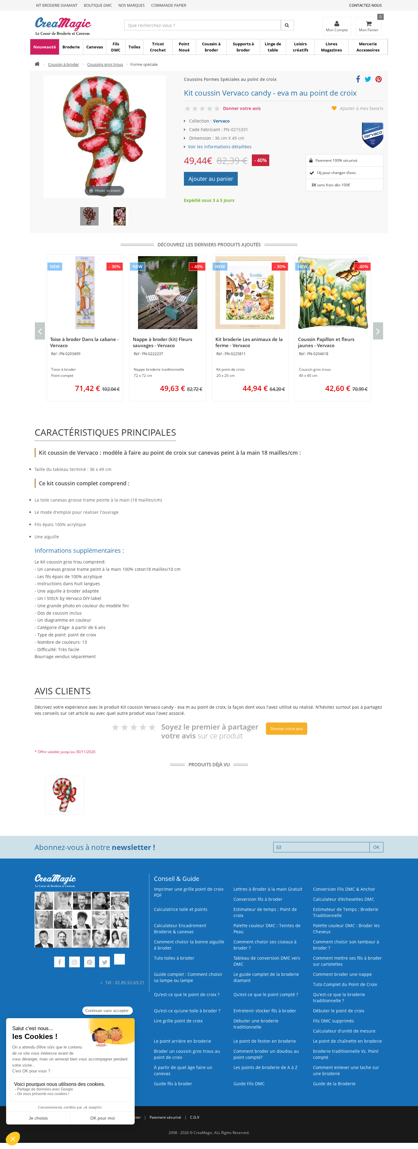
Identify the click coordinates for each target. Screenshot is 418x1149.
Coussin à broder (211, 47)
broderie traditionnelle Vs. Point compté (346, 1054)
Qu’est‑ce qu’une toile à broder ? (187, 1011)
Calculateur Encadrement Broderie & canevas (180, 929)
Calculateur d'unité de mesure (344, 1031)
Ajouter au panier (210, 178)
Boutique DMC (98, 5)
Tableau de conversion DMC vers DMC (266, 961)
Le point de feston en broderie (264, 1041)
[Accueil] (37, 64)
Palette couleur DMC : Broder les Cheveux (346, 929)
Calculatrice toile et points (180, 909)
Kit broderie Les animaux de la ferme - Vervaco (249, 342)
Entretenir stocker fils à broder (264, 1011)
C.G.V (194, 1117)
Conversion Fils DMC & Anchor (344, 889)
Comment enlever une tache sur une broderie (346, 1070)
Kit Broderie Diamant (56, 5)
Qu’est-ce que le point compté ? (265, 994)
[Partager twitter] (367, 80)
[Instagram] (74, 963)
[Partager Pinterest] (378, 80)
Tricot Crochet (158, 47)
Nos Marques (131, 5)
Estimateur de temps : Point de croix (265, 912)
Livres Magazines (331, 47)
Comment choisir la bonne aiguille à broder (189, 945)
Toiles (134, 47)
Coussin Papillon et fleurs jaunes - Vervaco (326, 342)
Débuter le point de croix (338, 1011)
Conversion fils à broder (257, 899)
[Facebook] (59, 963)
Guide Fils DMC (249, 1083)
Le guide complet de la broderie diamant (266, 977)
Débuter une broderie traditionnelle (255, 1024)
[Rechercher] (287, 25)
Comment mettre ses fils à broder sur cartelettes (347, 961)
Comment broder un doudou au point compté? (266, 1054)
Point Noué (184, 47)
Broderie (71, 47)
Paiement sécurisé (165, 1117)
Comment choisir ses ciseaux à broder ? (265, 945)
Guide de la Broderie (334, 1083)
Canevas (94, 47)
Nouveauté (44, 47)
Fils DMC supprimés (333, 1021)
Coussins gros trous (105, 64)
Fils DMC (115, 47)
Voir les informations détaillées (220, 147)
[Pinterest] (89, 963)
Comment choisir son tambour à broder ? (346, 945)
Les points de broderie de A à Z (265, 1067)
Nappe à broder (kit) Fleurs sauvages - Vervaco (162, 342)
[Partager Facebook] (358, 80)
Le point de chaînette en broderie (347, 1041)
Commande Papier (168, 5)
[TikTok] (119, 963)
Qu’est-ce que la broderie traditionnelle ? (339, 997)
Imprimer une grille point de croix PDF (188, 892)
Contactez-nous (365, 5)
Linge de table (273, 47)
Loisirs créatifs (300, 47)
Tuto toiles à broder (174, 958)
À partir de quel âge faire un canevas (183, 1070)
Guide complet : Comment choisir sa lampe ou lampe (188, 977)
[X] (104, 963)
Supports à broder (243, 47)
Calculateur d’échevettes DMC (343, 899)
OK (376, 847)
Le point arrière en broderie (182, 1041)
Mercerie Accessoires (367, 47)
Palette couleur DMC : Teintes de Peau (266, 929)
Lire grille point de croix (178, 1021)
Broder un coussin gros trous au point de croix (187, 1054)
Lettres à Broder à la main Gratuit (267, 889)
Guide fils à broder (173, 1083)
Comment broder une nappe (342, 974)
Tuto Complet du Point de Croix (345, 984)
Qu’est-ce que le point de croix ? (186, 994)
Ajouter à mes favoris (361, 108)
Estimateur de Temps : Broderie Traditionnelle (345, 912)
